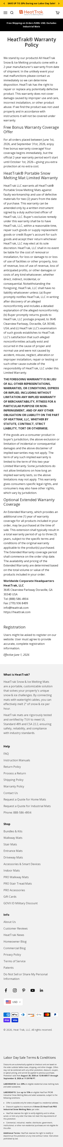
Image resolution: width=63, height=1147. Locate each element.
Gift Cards (10, 897)
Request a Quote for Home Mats (25, 799)
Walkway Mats (13, 838)
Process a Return (15, 773)
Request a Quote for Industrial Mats (27, 806)
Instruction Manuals (17, 760)
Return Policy (12, 767)
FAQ (6, 754)
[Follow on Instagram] (14, 990)
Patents (9, 968)
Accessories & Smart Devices (22, 864)
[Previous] (4, 3)
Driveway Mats (13, 857)
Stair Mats (10, 844)
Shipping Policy (13, 780)
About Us (10, 922)
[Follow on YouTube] (32, 990)
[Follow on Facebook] (6, 990)
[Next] (58, 3)
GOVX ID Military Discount (21, 903)
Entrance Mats (13, 851)
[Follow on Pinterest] (23, 990)
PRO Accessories (14, 890)
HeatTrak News (14, 935)
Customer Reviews (16, 928)
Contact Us (11, 793)
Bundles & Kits (13, 831)
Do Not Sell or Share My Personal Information (26, 976)
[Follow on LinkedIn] (41, 990)
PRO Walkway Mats (16, 877)
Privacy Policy (12, 955)
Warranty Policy (14, 786)
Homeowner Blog (15, 941)
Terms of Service (15, 961)
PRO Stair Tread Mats (18, 883)
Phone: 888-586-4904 (17, 812)
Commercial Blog (15, 948)
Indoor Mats (12, 870)
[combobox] (13, 1002)
